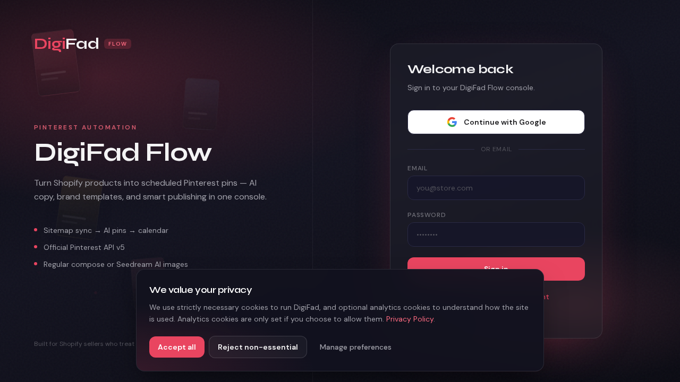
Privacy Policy (410, 319)
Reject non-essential (258, 347)
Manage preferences (356, 347)
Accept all (177, 347)
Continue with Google (505, 122)
